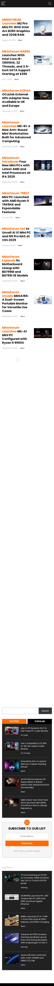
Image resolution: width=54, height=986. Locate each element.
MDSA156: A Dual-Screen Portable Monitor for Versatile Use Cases (15, 301)
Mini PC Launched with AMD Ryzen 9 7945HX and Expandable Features (15, 202)
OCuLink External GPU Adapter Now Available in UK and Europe (16, 98)
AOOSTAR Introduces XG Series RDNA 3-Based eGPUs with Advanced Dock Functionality (35, 783)
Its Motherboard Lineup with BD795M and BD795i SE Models (15, 266)
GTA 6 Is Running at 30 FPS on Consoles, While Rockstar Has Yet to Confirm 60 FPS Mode (35, 879)
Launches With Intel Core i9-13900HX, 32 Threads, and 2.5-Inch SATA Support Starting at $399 (16, 62)
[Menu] (3, 3)
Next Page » (31, 359)
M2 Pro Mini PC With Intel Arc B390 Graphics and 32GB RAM (16, 27)
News (20, 40)
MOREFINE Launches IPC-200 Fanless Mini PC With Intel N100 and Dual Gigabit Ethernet (34, 899)
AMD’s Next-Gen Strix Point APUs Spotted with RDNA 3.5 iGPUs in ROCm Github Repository (34, 804)
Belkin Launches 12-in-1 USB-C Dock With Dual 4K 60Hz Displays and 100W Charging (35, 919)
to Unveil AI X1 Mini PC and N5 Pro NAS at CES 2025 (16, 234)
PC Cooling (25, 753)
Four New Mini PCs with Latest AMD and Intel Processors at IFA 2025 (16, 167)
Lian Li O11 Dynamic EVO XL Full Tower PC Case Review (34, 729)
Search (5, 706)
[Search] (49, 3)
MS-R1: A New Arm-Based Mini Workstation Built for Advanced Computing (16, 131)
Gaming (24, 887)
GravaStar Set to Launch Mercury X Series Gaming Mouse (33, 764)
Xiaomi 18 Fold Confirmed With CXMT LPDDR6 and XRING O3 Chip (33, 958)
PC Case (24, 735)
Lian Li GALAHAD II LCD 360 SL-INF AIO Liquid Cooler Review (34, 746)
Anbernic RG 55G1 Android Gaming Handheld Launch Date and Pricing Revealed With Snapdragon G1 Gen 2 (34, 938)
